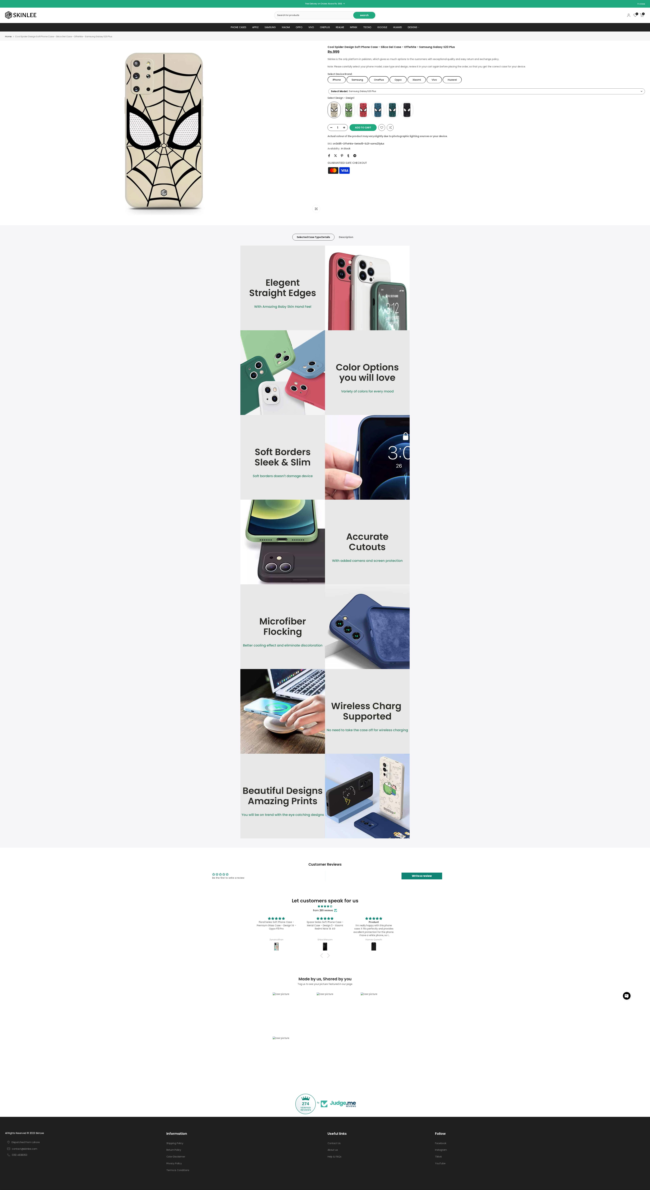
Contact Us (334, 1143)
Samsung (270, 27)
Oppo (299, 27)
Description (346, 237)
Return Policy (173, 1150)
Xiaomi (286, 27)
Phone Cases (238, 27)
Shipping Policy (174, 1143)
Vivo (311, 27)
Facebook (440, 1143)
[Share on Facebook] (329, 155)
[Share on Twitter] (335, 155)
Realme (340, 27)
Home (8, 36)
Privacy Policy (174, 1163)
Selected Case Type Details (313, 237)
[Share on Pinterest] (341, 155)
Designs (412, 27)
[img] (325, 906)
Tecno (367, 27)
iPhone (337, 79)
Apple (255, 27)
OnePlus (325, 27)
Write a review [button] (422, 876)
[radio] (334, 110)
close (10, 4)
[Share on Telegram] (354, 155)
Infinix (353, 27)
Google (382, 27)
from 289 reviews (323, 910)
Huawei (397, 27)
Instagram (441, 1150)
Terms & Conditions (177, 1170)
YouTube (440, 1163)
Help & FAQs (334, 1156)
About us (333, 1150)
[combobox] (486, 91)
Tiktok (438, 1156)
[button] (627, 996)
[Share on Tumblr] (348, 155)
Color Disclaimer (175, 1156)
